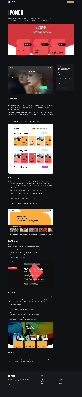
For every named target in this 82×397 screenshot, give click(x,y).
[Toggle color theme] (65, 2)
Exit (36, 1)
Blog (50, 1)
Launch (23, 1)
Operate (32, 1)
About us (60, 377)
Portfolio (46, 1)
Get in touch (70, 1)
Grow (28, 1)
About (41, 1)
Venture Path (11, 8)
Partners (54, 1)
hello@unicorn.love (13, 385)
